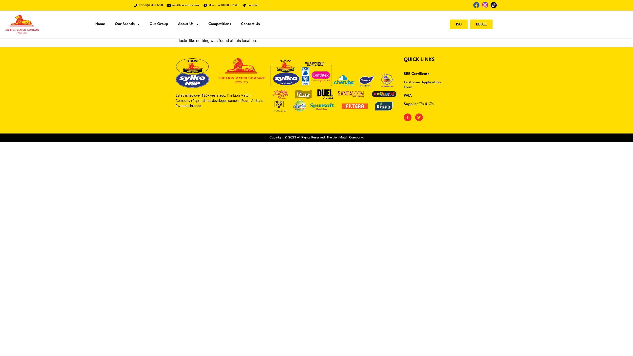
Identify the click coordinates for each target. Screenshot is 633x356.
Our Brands (125, 24)
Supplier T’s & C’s (419, 104)
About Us (186, 24)
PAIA (408, 96)
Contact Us (250, 24)
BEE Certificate (417, 74)
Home (100, 24)
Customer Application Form (422, 85)
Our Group (159, 24)
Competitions (219, 24)
